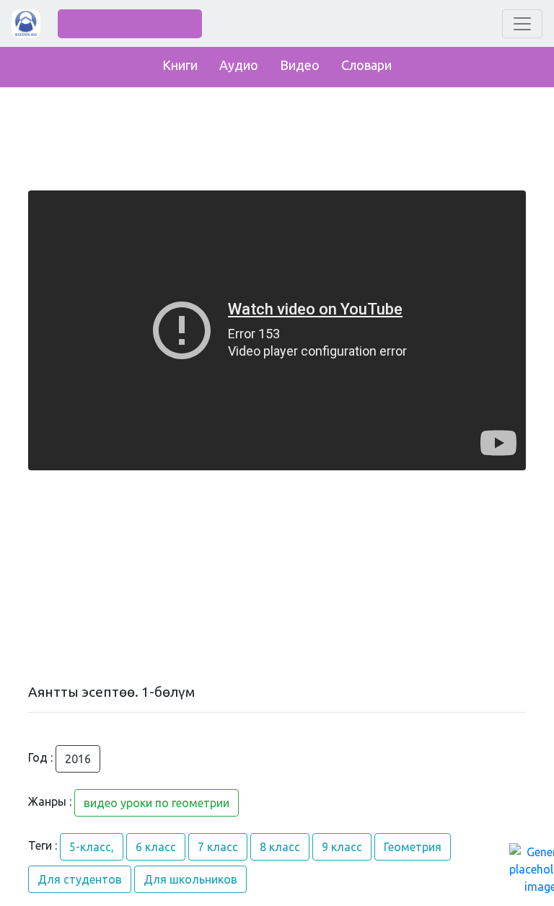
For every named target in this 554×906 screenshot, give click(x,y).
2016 (78, 758)
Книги (180, 65)
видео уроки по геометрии (156, 802)
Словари (366, 65)
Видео (300, 65)
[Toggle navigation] (522, 23)
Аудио (238, 65)
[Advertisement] (277, 577)
